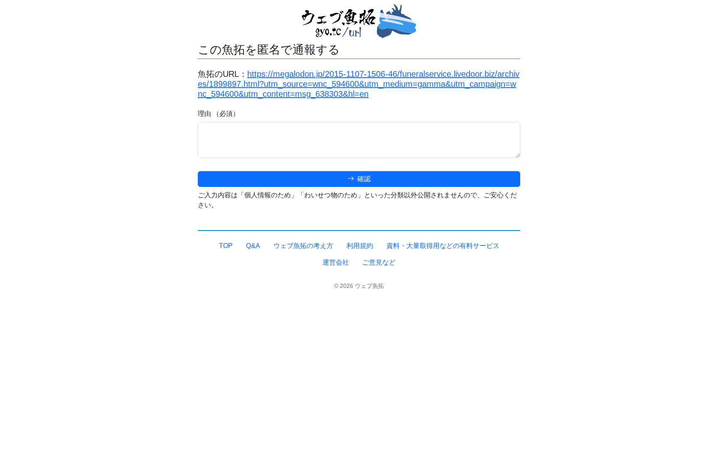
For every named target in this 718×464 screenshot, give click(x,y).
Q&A (253, 245)
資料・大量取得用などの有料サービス (442, 245)
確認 (363, 178)
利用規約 (360, 245)
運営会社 (335, 262)
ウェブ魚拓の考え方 (303, 245)
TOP (226, 245)
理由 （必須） (218, 113)
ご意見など (379, 262)
